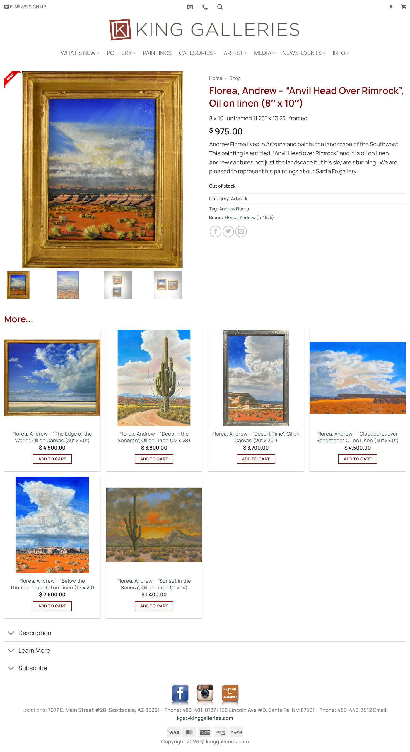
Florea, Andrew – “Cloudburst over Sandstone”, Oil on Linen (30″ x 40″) (358, 437)
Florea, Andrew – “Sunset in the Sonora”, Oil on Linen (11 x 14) (154, 584)
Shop (235, 78)
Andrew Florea (234, 209)
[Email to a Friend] (241, 231)
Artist (233, 53)
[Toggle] (11, 633)
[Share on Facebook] (215, 231)
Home (215, 78)
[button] (25, 7)
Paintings (157, 53)
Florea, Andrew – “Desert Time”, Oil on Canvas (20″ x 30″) (256, 437)
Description (34, 632)
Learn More (34, 650)
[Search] (220, 6)
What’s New (78, 53)
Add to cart (52, 459)
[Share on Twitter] (228, 231)
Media (262, 53)
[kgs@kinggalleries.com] (190, 7)
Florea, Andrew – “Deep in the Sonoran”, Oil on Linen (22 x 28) (154, 437)
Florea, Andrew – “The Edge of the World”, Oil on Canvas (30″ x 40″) (52, 437)
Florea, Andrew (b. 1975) (249, 217)
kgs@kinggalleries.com (205, 718)
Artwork (239, 198)
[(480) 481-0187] (205, 7)
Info (339, 53)
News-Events (302, 53)
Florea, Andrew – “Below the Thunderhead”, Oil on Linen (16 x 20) (52, 584)
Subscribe (32, 668)
